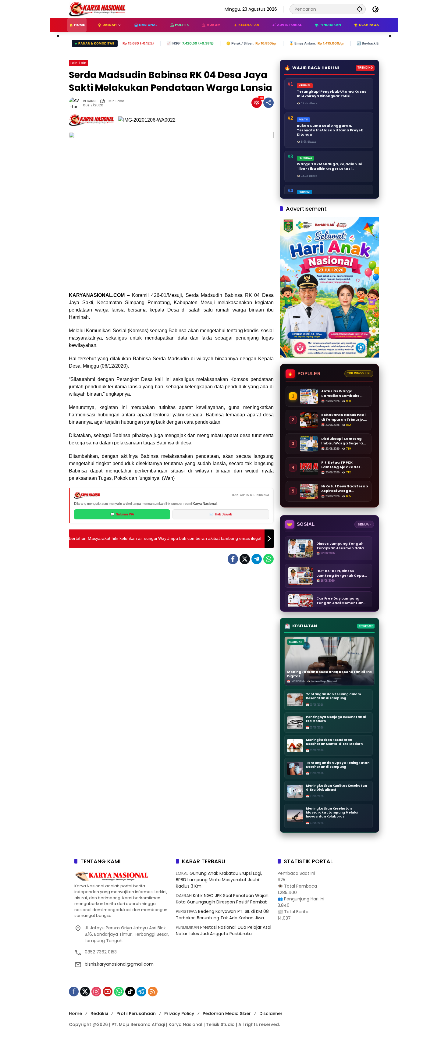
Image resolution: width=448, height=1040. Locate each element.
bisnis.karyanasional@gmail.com (119, 964)
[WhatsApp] (268, 559)
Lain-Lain (78, 62)
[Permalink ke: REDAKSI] (76, 102)
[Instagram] (96, 991)
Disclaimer (271, 1013)
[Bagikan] (268, 103)
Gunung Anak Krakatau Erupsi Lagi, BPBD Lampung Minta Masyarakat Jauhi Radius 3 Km (219, 879)
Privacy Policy (179, 1013)
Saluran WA (122, 514)
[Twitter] (245, 559)
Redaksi (99, 1013)
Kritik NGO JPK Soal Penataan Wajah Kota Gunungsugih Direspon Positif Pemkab (222, 898)
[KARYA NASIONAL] (97, 9)
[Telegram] (256, 559)
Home (75, 1013)
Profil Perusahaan (136, 1013)
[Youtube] (107, 991)
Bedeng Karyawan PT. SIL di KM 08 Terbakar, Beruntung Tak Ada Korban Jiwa (222, 914)
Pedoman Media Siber (227, 1013)
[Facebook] (233, 559)
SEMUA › (364, 524)
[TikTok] (130, 991)
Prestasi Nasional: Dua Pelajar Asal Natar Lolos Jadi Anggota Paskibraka (223, 930)
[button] (360, 9)
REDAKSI (89, 101)
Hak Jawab (220, 514)
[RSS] (153, 991)
